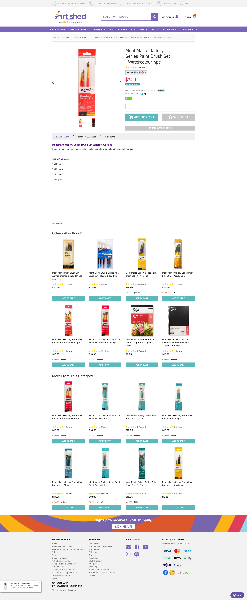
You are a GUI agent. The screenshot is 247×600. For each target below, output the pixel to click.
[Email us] (130, 547)
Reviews (110, 136)
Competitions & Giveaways (64, 564)
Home (55, 543)
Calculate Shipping (161, 128)
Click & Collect (95, 561)
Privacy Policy (168, 543)
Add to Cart (143, 117)
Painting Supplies (79, 29)
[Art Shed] (70, 17)
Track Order (94, 549)
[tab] (64, 136)
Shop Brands (188, 29)
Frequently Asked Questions (102, 546)
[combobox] (129, 17)
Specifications (89, 136)
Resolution (94, 558)
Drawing (98, 29)
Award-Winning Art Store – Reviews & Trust (68, 551)
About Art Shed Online (62, 546)
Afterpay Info (94, 564)
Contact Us (94, 543)
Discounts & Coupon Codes (64, 572)
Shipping (93, 552)
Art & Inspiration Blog (62, 561)
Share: (130, 72)
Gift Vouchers (169, 29)
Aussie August (57, 29)
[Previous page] (53, 82)
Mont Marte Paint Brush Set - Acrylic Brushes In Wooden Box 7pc (67, 275)
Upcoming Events (60, 558)
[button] (147, 67)
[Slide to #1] (80, 122)
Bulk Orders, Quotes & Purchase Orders (103, 574)
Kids (154, 29)
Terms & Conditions (61, 575)
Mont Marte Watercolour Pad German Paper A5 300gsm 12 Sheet (140, 342)
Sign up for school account (64, 590)
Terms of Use (183, 543)
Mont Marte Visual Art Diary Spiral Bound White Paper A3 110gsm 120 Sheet (176, 342)
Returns (92, 555)
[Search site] (154, 16)
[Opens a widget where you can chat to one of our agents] (237, 595)
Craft (142, 29)
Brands (55, 578)
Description (64, 136)
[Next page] (120, 82)
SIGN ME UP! (123, 527)
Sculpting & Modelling (121, 29)
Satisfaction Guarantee (99, 569)
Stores (55, 555)
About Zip (93, 567)
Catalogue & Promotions (63, 569)
